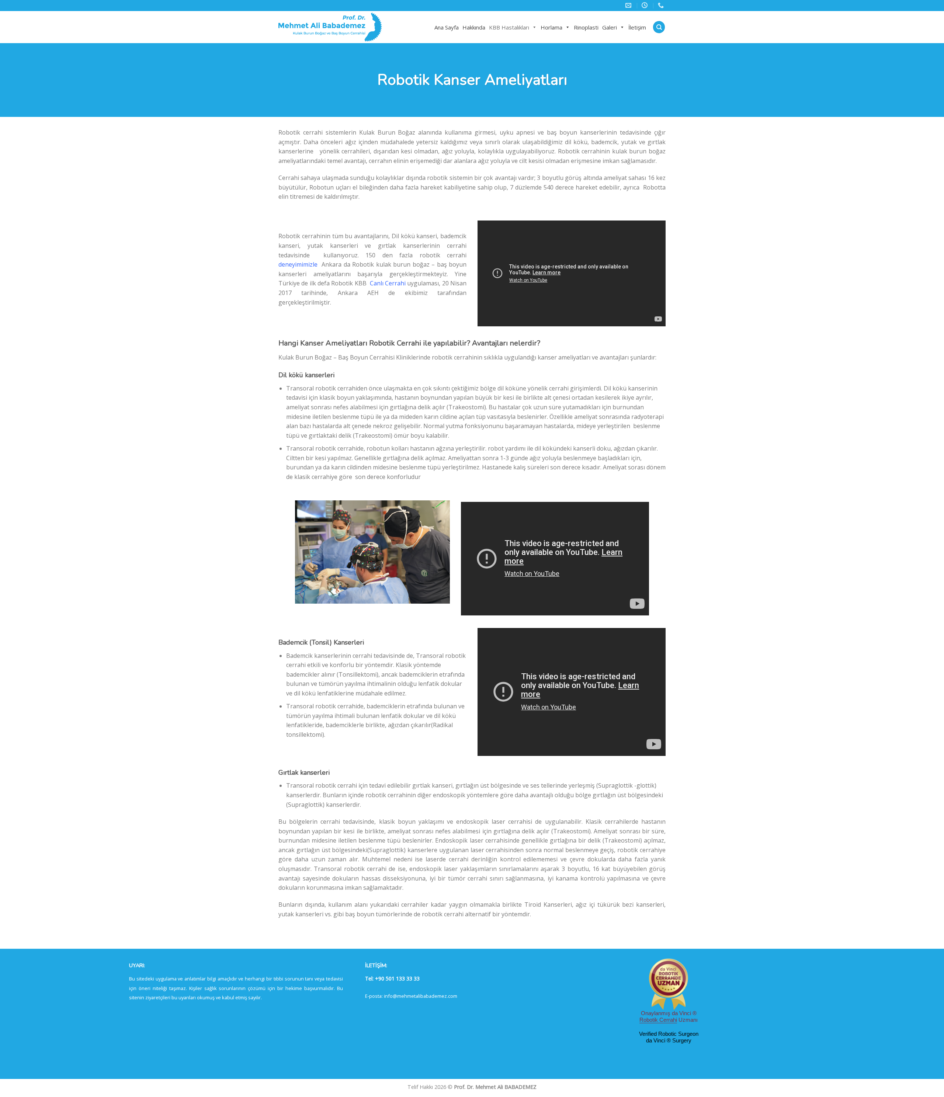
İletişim (637, 27)
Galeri (609, 27)
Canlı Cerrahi (388, 283)
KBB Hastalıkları (509, 27)
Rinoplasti (586, 27)
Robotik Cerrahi (658, 1020)
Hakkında (473, 27)
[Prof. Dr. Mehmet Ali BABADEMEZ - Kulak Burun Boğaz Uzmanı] (344, 27)
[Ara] (659, 27)
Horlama (551, 27)
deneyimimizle (297, 264)
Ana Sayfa (446, 27)
